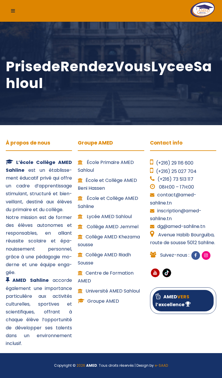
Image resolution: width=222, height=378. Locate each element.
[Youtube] (155, 273)
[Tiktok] (166, 272)
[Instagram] (206, 255)
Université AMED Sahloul (113, 291)
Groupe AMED (103, 301)
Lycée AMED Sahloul (109, 216)
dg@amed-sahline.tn (181, 226)
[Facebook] (195, 255)
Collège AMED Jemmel (112, 226)
